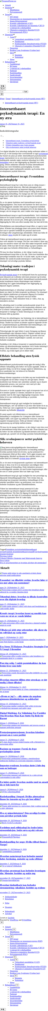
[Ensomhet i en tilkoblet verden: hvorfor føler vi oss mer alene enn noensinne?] (24, 575)
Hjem (2, 99)
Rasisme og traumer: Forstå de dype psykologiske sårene (18, 750)
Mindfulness (14, 10)
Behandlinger (10, 62)
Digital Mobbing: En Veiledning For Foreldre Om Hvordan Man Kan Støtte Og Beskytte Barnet (23, 716)
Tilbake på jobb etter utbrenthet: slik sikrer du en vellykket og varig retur (23, 631)
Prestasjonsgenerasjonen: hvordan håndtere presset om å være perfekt (22, 733)
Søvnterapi (14, 82)
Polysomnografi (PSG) (19, 32)
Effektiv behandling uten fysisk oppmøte (20, 145)
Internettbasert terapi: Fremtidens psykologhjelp (22, 141)
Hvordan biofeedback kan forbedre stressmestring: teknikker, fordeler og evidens (22, 886)
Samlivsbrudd (15, 75)
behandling (4, 162)
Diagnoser (9, 35)
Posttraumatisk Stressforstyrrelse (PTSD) (30, 44)
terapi (2, 158)
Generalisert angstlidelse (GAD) (27, 39)
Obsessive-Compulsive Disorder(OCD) (30, 46)
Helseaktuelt (10, 911)
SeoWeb (11, 918)
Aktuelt (8, 5)
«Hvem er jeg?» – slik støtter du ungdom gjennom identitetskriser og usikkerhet (20, 697)
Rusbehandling (16, 73)
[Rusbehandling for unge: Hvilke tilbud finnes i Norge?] (10, 837)
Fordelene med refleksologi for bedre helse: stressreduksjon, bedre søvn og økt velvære (21, 829)
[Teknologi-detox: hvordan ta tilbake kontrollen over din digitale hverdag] (24, 592)
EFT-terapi (14, 17)
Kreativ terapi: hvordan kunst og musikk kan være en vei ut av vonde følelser (23, 614)
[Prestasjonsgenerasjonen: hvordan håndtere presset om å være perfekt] (24, 727)
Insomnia (18, 55)
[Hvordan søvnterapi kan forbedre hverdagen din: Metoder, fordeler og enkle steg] (11, 866)
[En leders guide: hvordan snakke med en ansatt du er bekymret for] (24, 777)
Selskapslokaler (11, 897)
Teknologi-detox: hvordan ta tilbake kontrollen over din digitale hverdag (24, 598)
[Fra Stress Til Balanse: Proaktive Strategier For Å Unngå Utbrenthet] (24, 642)
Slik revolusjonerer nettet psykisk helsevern (21, 147)
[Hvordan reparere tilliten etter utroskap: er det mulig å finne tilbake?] (24, 675)
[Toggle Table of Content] (2, 136)
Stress (12, 59)
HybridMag (26, 920)
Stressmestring (15, 79)
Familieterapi (15, 64)
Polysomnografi (16, 12)
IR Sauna (13, 66)
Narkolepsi (19, 57)
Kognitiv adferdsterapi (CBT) (21, 23)
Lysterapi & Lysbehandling (20, 28)
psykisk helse (24, 458)
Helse (7, 903)
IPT (34, 552)
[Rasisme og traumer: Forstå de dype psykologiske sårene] (24, 744)
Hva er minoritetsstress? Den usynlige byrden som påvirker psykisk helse (23, 814)
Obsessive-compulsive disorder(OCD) (25, 30)
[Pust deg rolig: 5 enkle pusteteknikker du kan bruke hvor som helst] (24, 658)
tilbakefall (20, 410)
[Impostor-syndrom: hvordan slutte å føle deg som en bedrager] (24, 761)
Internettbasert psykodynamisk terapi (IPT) (28, 99)
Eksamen (8, 907)
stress (10, 235)
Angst (12, 37)
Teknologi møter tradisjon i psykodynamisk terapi (23, 143)
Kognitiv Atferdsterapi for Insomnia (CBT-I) (27, 26)
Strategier (8, 8)
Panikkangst (19, 41)
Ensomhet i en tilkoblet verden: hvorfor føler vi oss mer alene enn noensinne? (23, 581)
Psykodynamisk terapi (8, 275)
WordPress (14, 920)
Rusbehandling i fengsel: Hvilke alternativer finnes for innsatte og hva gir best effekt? (22, 797)
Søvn (12, 53)
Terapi (7, 14)
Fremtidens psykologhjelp (16, 549)
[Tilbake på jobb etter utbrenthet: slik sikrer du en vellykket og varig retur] (24, 625)
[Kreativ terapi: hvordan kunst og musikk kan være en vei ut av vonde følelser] (24, 609)
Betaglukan (9, 899)
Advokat (8, 914)
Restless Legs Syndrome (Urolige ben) (25, 50)
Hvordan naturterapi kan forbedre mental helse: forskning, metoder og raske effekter (21, 857)
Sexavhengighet (16, 77)
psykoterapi (43, 154)
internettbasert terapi (25, 552)
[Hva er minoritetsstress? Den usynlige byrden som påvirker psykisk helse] (24, 808)
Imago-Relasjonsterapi (18, 21)
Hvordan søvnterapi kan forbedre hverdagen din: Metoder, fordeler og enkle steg (23, 872)
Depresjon (14, 48)
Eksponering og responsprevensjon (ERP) (26, 19)
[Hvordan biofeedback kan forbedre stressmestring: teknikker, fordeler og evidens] (9, 880)
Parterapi (13, 71)
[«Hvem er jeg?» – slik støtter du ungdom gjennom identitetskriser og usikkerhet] (24, 692)
